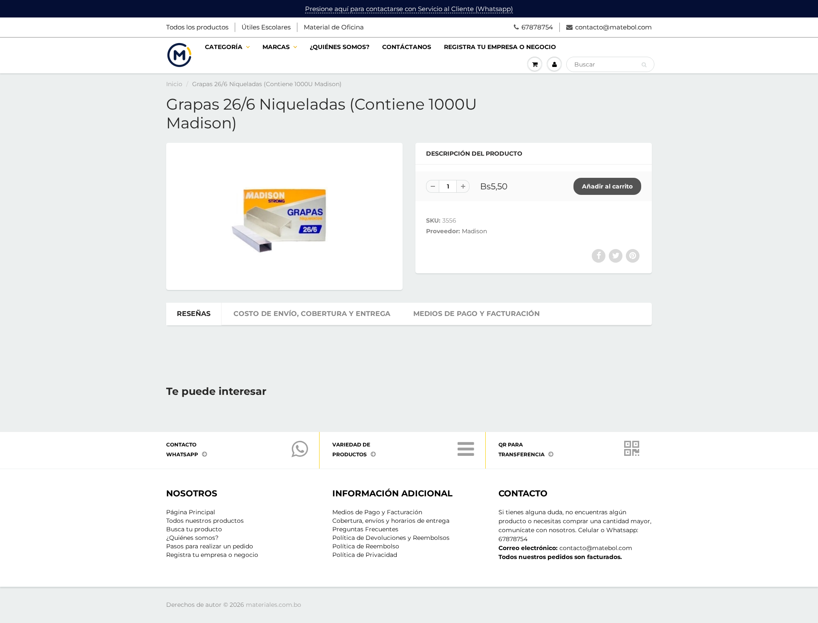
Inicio (174, 84)
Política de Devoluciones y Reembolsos (390, 538)
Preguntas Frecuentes (365, 529)
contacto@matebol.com (613, 27)
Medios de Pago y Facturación (377, 512)
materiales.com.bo (273, 605)
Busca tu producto (194, 529)
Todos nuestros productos (205, 520)
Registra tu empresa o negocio (500, 47)
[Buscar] (644, 65)
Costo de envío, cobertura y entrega (311, 314)
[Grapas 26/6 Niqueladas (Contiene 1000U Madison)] (284, 215)
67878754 (537, 27)
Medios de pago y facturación (476, 314)
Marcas (276, 47)
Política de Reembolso (365, 546)
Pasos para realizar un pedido (209, 546)
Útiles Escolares (266, 27)
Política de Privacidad (364, 555)
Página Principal (190, 512)
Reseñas (193, 314)
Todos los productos (197, 27)
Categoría (223, 47)
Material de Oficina (334, 27)
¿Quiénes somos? (339, 47)
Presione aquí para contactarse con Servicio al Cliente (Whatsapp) (409, 9)
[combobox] (610, 64)
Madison (474, 231)
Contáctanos (406, 47)
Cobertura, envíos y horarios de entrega (390, 520)
